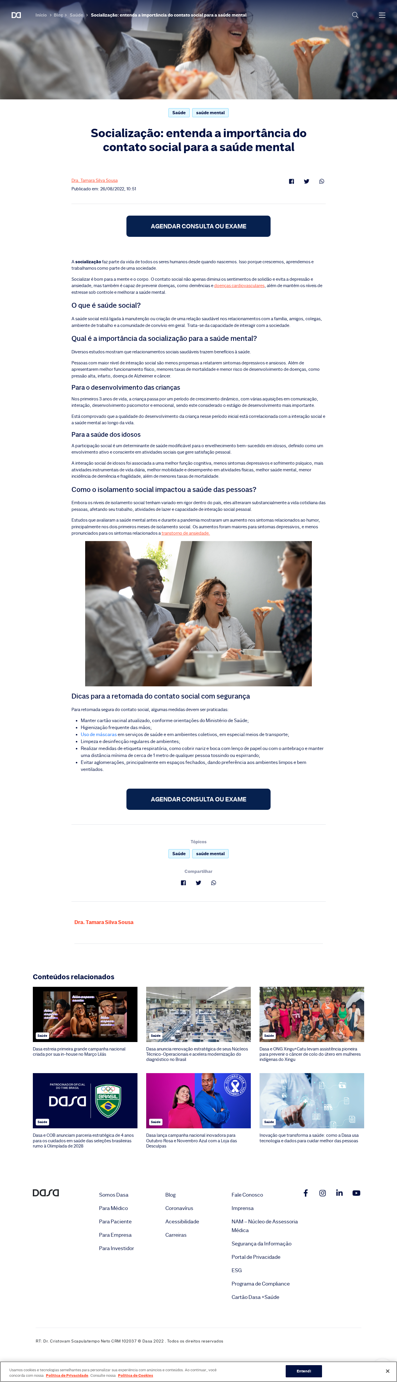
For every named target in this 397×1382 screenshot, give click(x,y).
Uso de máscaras (99, 734)
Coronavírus (179, 1208)
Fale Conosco (247, 1194)
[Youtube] (356, 1193)
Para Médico (113, 1208)
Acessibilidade (182, 1221)
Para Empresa (115, 1234)
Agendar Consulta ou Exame (198, 226)
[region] (198, 1371)
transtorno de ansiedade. (186, 533)
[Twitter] (307, 181)
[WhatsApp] (322, 181)
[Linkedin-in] (339, 1193)
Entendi (304, 1371)
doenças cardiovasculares (239, 286)
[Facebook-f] (305, 1193)
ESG (237, 1270)
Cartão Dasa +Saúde (255, 1297)
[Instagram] (322, 1193)
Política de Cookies (135, 1375)
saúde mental (210, 113)
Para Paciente (115, 1221)
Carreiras (176, 1234)
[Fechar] (387, 1371)
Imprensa (243, 1208)
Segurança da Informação (262, 1243)
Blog (58, 15)
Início (41, 15)
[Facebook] (291, 181)
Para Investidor (116, 1248)
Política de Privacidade (67, 1375)
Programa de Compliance (261, 1283)
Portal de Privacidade (256, 1257)
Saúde (76, 15)
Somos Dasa (113, 1194)
